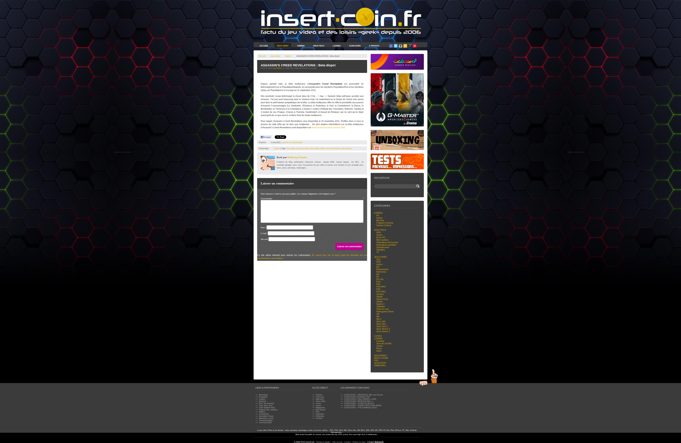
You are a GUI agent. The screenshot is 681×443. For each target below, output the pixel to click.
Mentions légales (323, 442)
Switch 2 (380, 304)
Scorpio (380, 294)
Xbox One (381, 324)
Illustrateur (263, 395)
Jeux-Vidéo (283, 46)
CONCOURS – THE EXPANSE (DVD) (360, 407)
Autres (288, 56)
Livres (378, 336)
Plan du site (337, 442)
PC (377, 277)
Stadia (379, 296)
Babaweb (379, 442)
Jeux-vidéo (275, 56)
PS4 (378, 284)
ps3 (327, 148)
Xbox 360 (381, 321)
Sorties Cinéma (383, 225)
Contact (319, 418)
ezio (311, 148)
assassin (300, 148)
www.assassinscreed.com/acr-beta (328, 127)
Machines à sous (266, 418)
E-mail (264, 233)
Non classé (381, 358)
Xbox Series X (383, 331)
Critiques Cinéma (384, 223)
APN (378, 232)
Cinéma (301, 46)
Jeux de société (383, 343)
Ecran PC (381, 237)
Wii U (378, 319)
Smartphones (382, 247)
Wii (377, 316)
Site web (264, 239)
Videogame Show (385, 311)
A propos (374, 46)
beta (307, 148)
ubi (343, 148)
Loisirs (336, 46)
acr (288, 148)
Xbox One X (382, 326)
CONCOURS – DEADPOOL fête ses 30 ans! (363, 395)
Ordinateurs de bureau (387, 242)
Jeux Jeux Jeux (266, 405)
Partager (264, 136)
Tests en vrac (382, 309)
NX (377, 274)
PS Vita (379, 279)
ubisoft (348, 148)
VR (377, 314)
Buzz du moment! (266, 403)
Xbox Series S (383, 329)
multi (316, 148)
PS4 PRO (381, 287)
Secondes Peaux (266, 416)
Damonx (262, 401)
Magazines (380, 355)
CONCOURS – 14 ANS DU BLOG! (359, 403)
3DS (378, 262)
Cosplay (380, 341)
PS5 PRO (381, 291)
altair (293, 148)
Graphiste (263, 397)
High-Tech (318, 46)
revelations (335, 148)
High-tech (380, 230)
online (322, 148)
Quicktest (380, 363)
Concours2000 (265, 422)
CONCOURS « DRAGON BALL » (358, 401)
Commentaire (312, 199)
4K (377, 215)
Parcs (379, 348)
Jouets (379, 346)
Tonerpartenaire (266, 420)
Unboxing (380, 365)
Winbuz (262, 412)
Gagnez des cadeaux (268, 410)
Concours (355, 46)
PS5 (378, 289)
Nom (263, 227)
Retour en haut (359, 442)
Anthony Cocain (297, 157)
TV (377, 252)
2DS (378, 259)
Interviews (381, 272)
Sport (378, 351)
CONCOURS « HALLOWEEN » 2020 (360, 399)
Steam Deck (382, 299)
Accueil (264, 46)
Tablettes (380, 250)
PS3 (378, 282)
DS (377, 267)
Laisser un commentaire (292, 142)
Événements (382, 269)
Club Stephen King (267, 407)
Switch (379, 301)
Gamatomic (264, 414)
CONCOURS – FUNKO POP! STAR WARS (362, 405)
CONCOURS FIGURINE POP (357, 397)
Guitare (262, 399)
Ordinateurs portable (386, 245)
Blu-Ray (380, 220)
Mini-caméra (382, 240)
